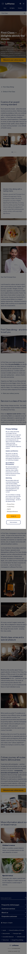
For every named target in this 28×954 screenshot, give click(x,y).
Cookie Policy (10, 506)
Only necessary (13, 522)
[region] (13, 477)
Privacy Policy (10, 504)
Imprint (9, 509)
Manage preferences (12, 511)
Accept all (13, 516)
